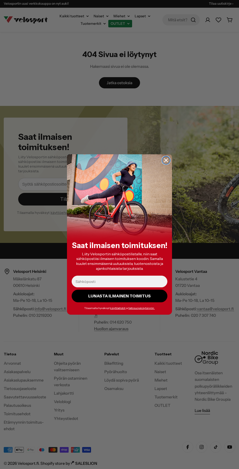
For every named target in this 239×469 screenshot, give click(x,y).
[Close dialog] (166, 160)
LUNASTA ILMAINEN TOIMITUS (119, 296)
